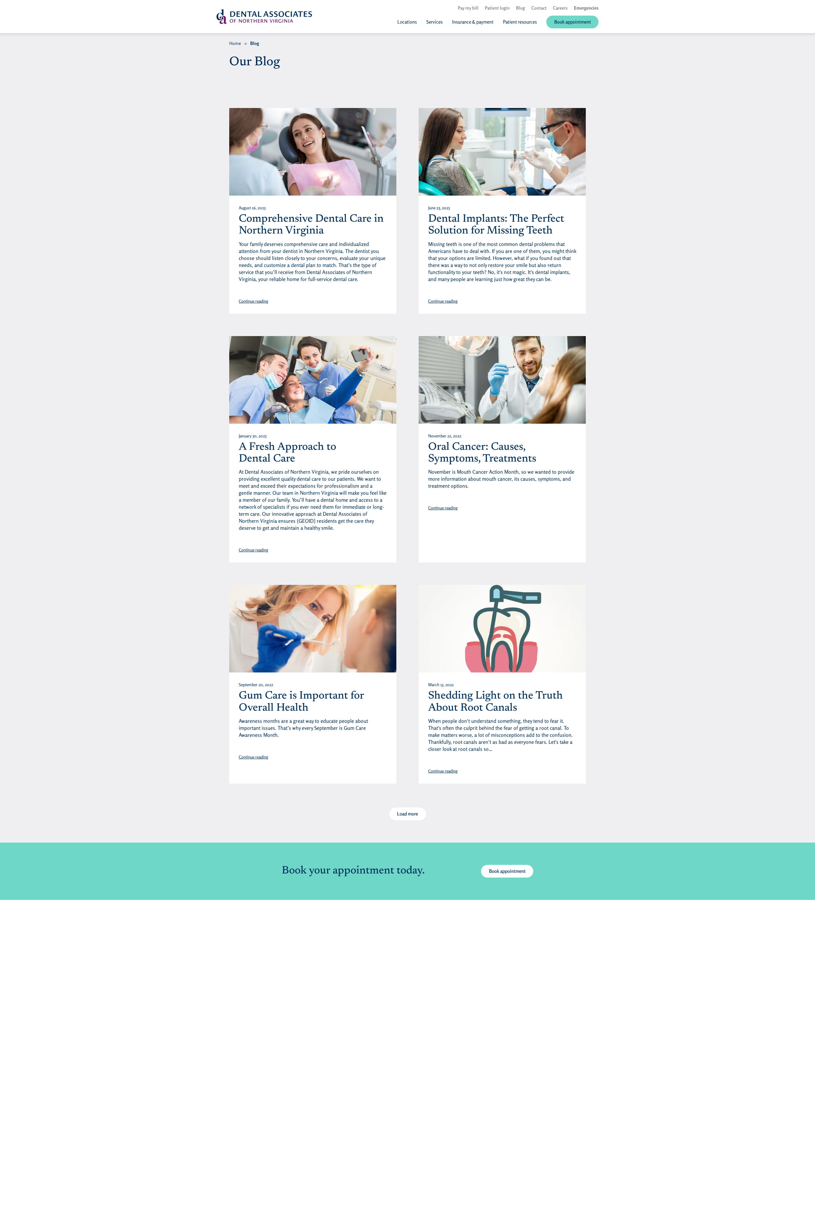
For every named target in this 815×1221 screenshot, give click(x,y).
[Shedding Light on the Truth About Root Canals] (502, 628)
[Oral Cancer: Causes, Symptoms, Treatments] (502, 380)
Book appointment (507, 871)
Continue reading (253, 301)
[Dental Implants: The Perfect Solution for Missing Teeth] (502, 152)
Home (235, 43)
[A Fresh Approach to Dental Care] (312, 380)
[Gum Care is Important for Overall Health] (312, 628)
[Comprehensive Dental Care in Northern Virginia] (312, 152)
